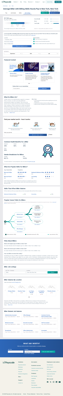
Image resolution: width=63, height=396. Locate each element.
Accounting (34, 176)
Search (52, 272)
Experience (12, 53)
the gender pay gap (31, 161)
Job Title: (10, 349)
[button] (6, 12)
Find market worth (54, 12)
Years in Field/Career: (8, 43)
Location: (6, 37)
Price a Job (44, 12)
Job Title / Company (9, 270)
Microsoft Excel (8, 176)
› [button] (57, 290)
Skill (31, 53)
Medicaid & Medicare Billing (38, 172)
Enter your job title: (8, 132)
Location (28, 270)
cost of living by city (16, 282)
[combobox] (18, 40)
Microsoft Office (8, 172)
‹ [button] (5, 290)
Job (49, 53)
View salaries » (20, 217)
